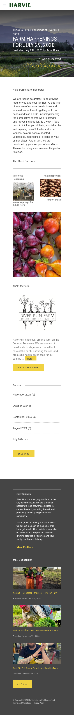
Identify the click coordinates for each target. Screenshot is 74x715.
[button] (23, 453)
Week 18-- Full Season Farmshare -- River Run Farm (35, 668)
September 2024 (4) (24, 417)
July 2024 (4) (20, 439)
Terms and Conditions (22, 702)
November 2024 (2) (24, 394)
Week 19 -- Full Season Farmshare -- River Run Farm (35, 630)
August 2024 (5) (22, 428)
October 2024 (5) (22, 405)
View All (22, 684)
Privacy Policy (38, 702)
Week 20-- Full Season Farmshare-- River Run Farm (35, 593)
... (28, 358)
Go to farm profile (28, 367)
